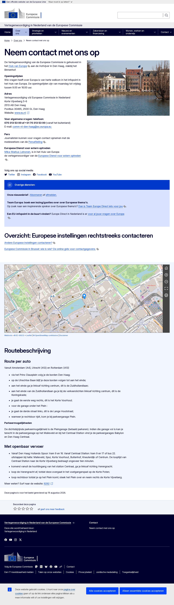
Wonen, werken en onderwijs (135, 32)
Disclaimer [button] (63, 335)
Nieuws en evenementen (68, 32)
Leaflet (29, 335)
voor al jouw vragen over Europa (106, 213)
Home (7, 32)
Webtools (8, 335)
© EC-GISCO (19, 335)
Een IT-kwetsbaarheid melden (19, 572)
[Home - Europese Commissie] (26, 13)
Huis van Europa (18, 66)
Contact (165, 32)
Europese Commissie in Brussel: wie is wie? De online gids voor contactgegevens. (50, 249)
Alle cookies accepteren (102, 590)
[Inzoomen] (166, 274)
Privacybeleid (85, 572)
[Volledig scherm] (166, 288)
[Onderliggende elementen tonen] (26, 32)
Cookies (70, 572)
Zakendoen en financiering (100, 32)
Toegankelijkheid (130, 572)
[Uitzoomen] (166, 281)
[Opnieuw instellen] (166, 268)
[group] (83, 299)
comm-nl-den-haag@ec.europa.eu (32, 126)
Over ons (17, 32)
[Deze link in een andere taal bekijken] (28, 66)
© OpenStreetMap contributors (45, 335)
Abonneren (36, 194)
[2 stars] (17, 508)
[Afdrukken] (166, 295)
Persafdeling (35, 141)
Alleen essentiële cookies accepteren (143, 590)
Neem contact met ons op (102, 528)
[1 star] (15, 508)
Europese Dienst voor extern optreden (59, 155)
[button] (84, 296)
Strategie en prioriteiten (38, 32)
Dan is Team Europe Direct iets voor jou (100, 206)
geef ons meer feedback (52, 509)
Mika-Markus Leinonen (17, 151)
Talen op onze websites (49, 572)
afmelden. (51, 194)
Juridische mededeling (107, 572)
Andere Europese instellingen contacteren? (28, 242)
